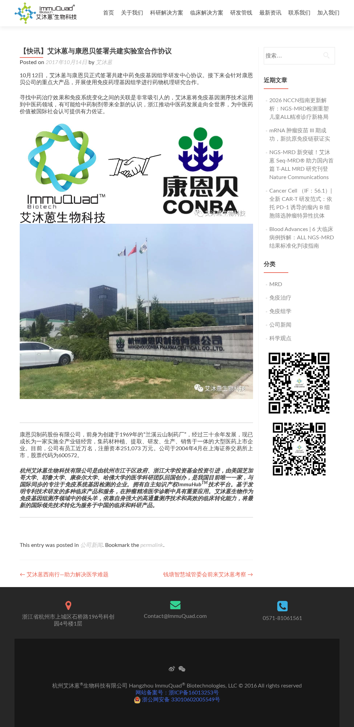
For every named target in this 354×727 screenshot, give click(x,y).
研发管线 (241, 13)
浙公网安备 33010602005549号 (180, 699)
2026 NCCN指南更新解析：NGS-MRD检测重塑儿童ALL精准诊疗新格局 (299, 109)
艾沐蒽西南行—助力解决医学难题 (64, 574)
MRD (275, 284)
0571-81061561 (282, 618)
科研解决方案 (166, 13)
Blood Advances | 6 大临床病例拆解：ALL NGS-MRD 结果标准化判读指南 (301, 238)
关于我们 (132, 13)
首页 (108, 13)
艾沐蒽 (104, 62)
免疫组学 (280, 311)
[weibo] (172, 669)
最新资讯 (270, 13)
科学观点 (280, 338)
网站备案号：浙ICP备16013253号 (177, 692)
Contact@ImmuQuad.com (175, 616)
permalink (151, 545)
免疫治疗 (280, 298)
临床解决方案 (206, 13)
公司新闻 (91, 545)
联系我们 (299, 13)
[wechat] (181, 669)
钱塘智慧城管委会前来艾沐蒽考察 (208, 574)
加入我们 (328, 13)
